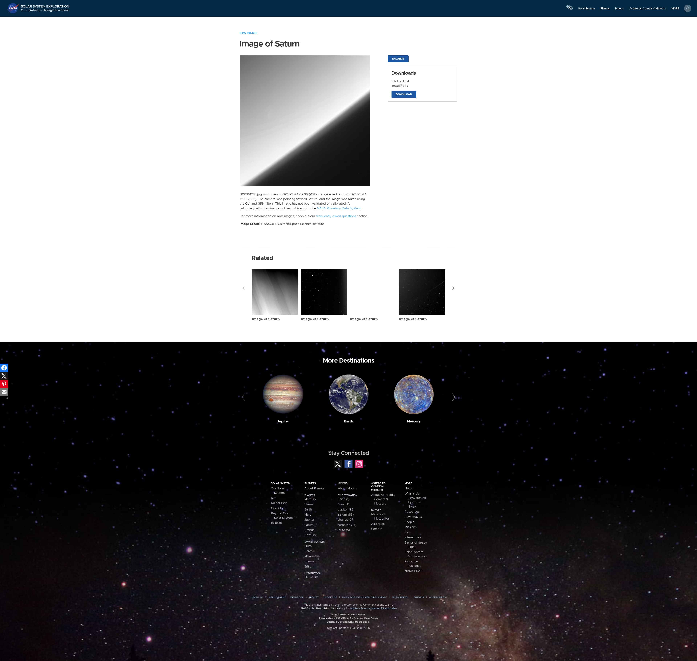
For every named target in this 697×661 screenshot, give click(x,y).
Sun (273, 498)
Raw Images (248, 33)
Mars (307, 514)
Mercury (414, 421)
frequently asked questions (336, 216)
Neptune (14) (347, 525)
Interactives (413, 537)
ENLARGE (398, 59)
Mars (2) (343, 504)
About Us (257, 597)
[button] (675, 8)
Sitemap (419, 597)
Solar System (280, 483)
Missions (411, 527)
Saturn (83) (346, 514)
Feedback (297, 597)
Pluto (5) (344, 530)
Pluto (308, 546)
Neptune (310, 535)
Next (453, 288)
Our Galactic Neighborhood (45, 11)
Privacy (314, 597)
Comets (376, 529)
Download (404, 94)
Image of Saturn (266, 319)
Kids (408, 532)
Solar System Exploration (45, 5)
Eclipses (276, 522)
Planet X (310, 577)
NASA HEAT (413, 571)
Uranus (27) (346, 519)
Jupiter (283, 421)
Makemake (312, 556)
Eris (306, 566)
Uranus (309, 530)
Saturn (309, 525)
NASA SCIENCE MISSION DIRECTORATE (364, 597)
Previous (243, 288)
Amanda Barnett (357, 614)
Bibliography (277, 597)
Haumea (310, 561)
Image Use (330, 597)
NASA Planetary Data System (338, 208)
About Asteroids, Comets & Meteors (383, 499)
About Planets (314, 488)
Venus (308, 504)
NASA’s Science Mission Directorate (373, 608)
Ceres (308, 551)
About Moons (347, 488)
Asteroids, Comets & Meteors (378, 486)
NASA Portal (400, 597)
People (409, 522)
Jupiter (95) (346, 509)
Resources (412, 511)
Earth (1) (343, 499)
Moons (342, 483)
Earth (348, 421)
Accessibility (437, 597)
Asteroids (378, 523)
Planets (310, 483)
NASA (14, 8)
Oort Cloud (278, 508)
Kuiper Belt (279, 503)
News (409, 488)
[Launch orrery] (569, 9)
